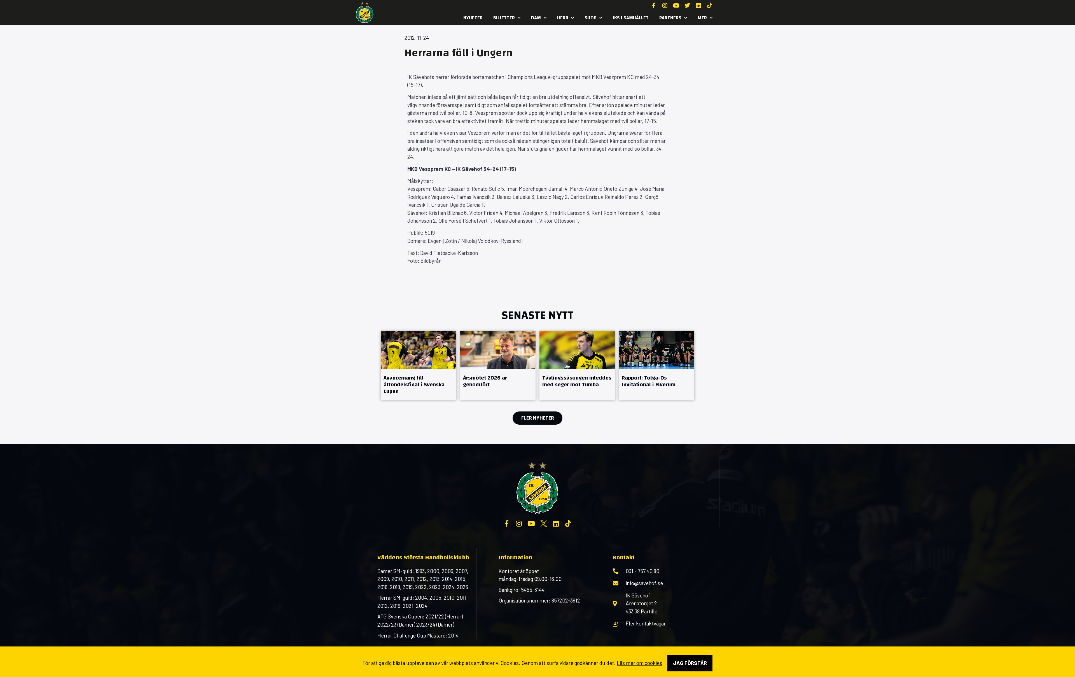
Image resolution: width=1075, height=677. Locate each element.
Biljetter (504, 17)
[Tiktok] (709, 5)
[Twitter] (687, 5)
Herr (562, 17)
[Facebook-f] (653, 5)
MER (702, 17)
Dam (536, 17)
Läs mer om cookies (639, 663)
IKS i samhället (631, 17)
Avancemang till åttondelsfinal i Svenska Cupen (414, 384)
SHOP (591, 17)
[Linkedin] (698, 5)
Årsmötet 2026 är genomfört (485, 381)
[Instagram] (664, 5)
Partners (670, 17)
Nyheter (473, 17)
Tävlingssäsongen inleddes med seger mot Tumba (576, 381)
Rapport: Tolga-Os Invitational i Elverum (649, 381)
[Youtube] (676, 5)
